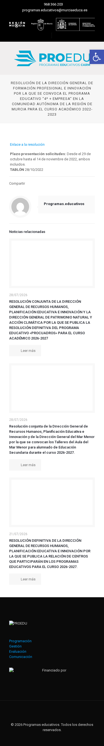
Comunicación (20, 657)
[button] (97, 57)
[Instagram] (56, 737)
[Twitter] (48, 737)
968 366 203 (53, 4)
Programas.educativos (64, 204)
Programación (20, 641)
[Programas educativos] (52, 58)
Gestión (15, 646)
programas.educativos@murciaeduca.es (54, 10)
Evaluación (17, 651)
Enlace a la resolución (27, 144)
